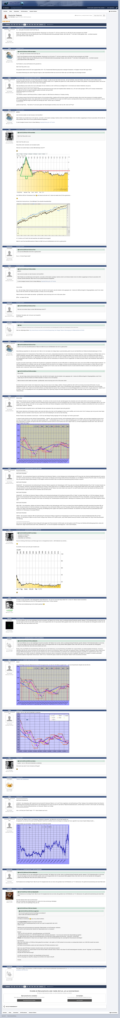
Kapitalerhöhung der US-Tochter (47, 122)
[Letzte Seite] (45, 25)
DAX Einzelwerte (27, 17)
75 (11, 24)
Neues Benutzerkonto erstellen (29, 1000)
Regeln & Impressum (17, 7)
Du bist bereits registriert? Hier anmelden (96, 7)
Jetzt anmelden (80, 1000)
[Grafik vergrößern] (30, 918)
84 (34, 24)
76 (14, 24)
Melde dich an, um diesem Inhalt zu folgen (84, 15)
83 (32, 24)
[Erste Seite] (4, 25)
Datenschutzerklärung (11, 1015)
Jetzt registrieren (110, 7)
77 (16, 24)
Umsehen (6, 7)
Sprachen (4, 1015)
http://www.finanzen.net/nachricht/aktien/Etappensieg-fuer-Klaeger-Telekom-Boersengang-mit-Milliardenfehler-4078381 (56, 330)
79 (22, 24)
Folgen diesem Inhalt (98, 15)
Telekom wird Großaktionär (22, 779)
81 (27, 24)
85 (37, 24)
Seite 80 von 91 (50, 24)
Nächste (41, 24)
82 (29, 24)
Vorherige (8, 24)
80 (24, 24)
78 (19, 24)
